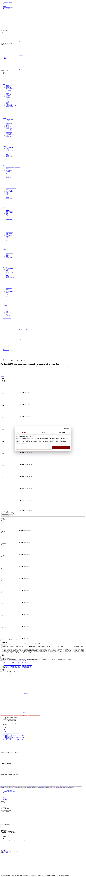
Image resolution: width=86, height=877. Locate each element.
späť (20, 339)
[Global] (23, 787)
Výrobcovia (5, 740)
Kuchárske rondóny (15, 733)
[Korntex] (80, 786)
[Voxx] (48, 787)
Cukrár (4, 186)
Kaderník (5, 249)
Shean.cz (6, 852)
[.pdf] (4, 729)
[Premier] (3, 787)
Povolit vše (61, 447)
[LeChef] (15, 786)
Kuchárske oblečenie (7, 731)
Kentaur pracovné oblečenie (13, 740)
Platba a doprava (6, 3)
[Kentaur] (75, 786)
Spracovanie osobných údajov (9, 791)
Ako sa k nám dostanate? (8, 7)
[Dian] (19, 787)
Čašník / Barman (6, 166)
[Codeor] (49, 786)
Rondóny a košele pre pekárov (18, 737)
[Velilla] (41, 787)
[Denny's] (3, 786)
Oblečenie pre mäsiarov (7, 738)
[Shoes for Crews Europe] (23, 786)
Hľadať (3, 44)
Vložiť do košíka (5, 515)
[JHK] (72, 787)
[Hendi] (27, 787)
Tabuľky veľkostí (6, 796)
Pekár (4, 207)
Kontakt (4, 6)
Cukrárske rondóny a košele (18, 735)
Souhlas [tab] (24, 432)
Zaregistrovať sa (6, 58)
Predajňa (4, 798)
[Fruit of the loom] (55, 786)
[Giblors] (7, 786)
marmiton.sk (16, 851)
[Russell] (7, 787)
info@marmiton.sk (4, 32)
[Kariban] (71, 786)
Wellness (5, 286)
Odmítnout (25, 447)
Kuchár (4, 146)
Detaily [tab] (43, 432)
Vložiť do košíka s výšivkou (6, 658)
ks (13, 513)
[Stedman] (11, 787)
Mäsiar (4, 228)
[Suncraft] (68, 787)
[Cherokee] (31, 787)
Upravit (42, 447)
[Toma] (36, 787)
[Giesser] (11, 786)
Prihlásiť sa (5, 57)
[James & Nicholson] (64, 786)
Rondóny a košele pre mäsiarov (19, 739)
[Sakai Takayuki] (62, 787)
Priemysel (5, 118)
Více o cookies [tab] (62, 432)
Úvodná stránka (6, 350)
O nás (4, 1)
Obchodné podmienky (7, 2)
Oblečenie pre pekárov (7, 736)
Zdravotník (5, 267)
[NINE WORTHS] (35, 786)
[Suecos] (57, 787)
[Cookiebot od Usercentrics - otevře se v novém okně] (64, 428)
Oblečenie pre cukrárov (7, 734)
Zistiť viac (3, 850)
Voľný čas (5, 305)
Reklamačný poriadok (7, 4)
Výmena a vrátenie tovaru (8, 795)
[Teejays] (16, 787)
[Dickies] (52, 787)
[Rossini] (45, 787)
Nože (4, 84)
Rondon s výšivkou (7, 8)
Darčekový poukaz (7, 318)
